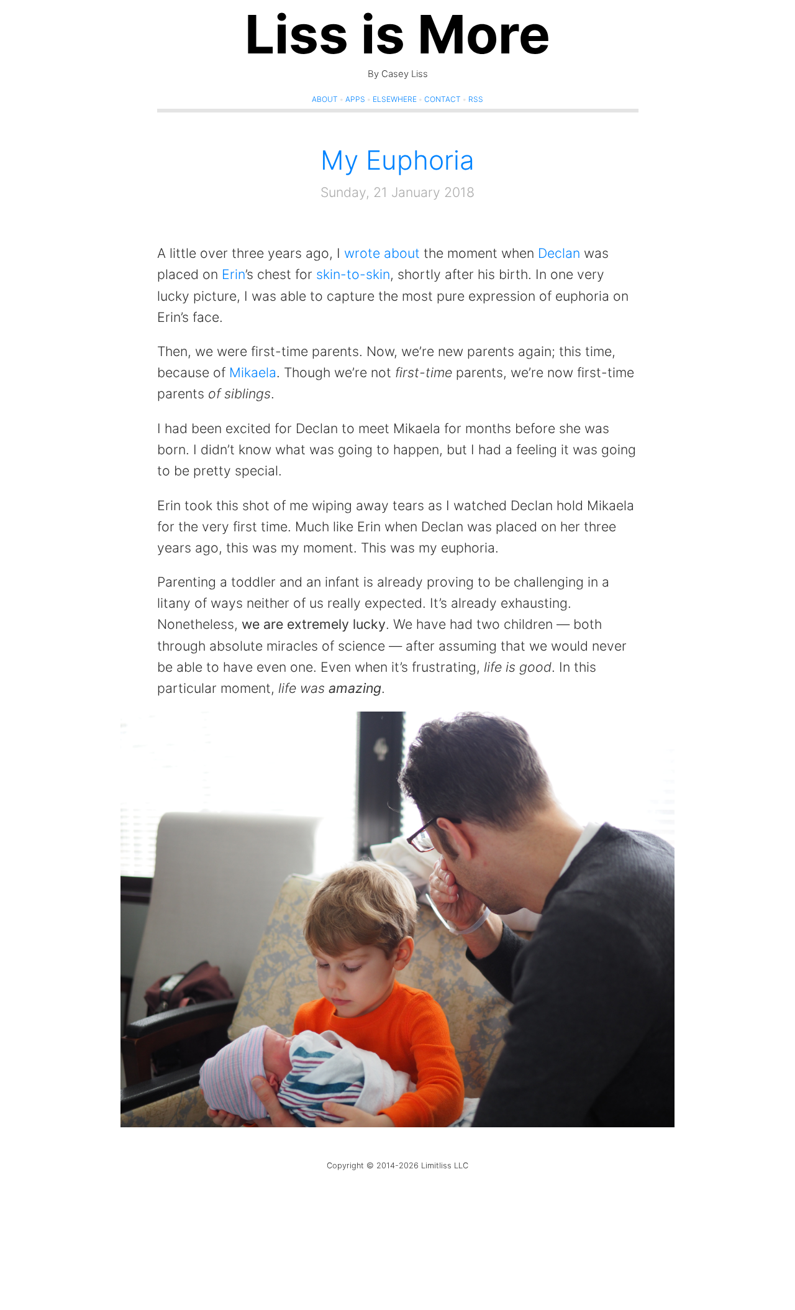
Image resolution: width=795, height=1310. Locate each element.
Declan (559, 253)
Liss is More (397, 34)
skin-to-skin (353, 274)
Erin (233, 274)
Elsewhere (395, 99)
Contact (442, 99)
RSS (475, 99)
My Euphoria (397, 160)
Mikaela (252, 372)
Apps (355, 99)
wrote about (382, 253)
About (325, 99)
